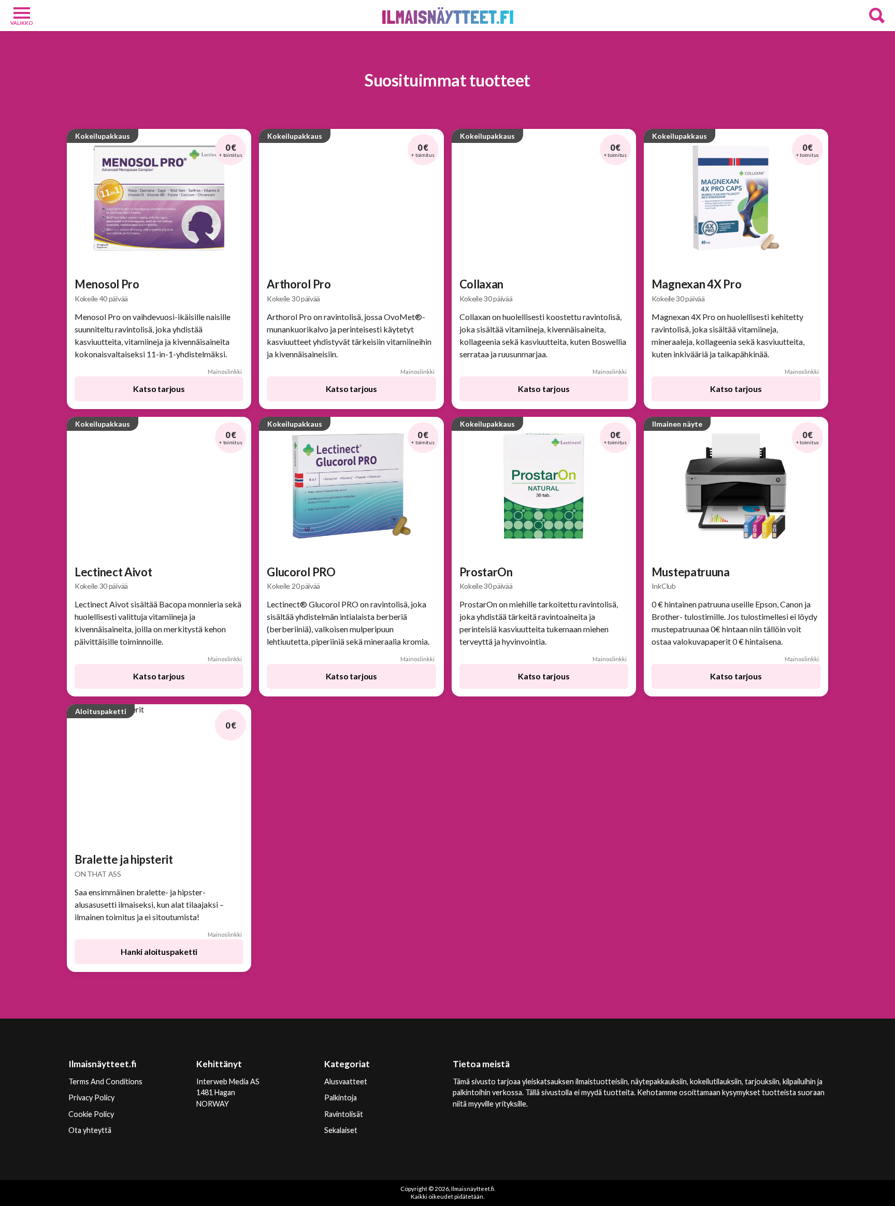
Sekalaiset (340, 1130)
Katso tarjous (158, 389)
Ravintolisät (343, 1114)
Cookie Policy (91, 1114)
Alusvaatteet (345, 1081)
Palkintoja (340, 1097)
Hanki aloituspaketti (159, 951)
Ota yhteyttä (89, 1130)
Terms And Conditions (105, 1081)
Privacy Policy (91, 1097)
